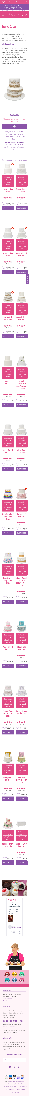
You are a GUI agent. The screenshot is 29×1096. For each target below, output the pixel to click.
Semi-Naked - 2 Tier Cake (8, 318)
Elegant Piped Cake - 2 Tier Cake (8, 713)
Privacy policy (10, 1089)
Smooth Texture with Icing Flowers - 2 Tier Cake (21, 385)
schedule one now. (9, 1027)
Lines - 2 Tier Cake (8, 190)
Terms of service (20, 1089)
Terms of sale (15, 1092)
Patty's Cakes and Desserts (16, 1081)
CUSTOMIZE (8, 208)
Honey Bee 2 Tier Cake (7, 778)
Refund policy (23, 1086)
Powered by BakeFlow (14, 1083)
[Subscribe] (23, 1060)
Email (5, 1001)
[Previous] (4, 917)
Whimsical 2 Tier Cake (21, 648)
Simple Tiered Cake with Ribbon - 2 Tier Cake (21, 582)
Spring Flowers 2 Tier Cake (7, 845)
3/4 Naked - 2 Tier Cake (21, 318)
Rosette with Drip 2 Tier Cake (8, 580)
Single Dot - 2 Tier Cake (8, 451)
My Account (5, 10)
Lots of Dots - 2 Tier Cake (22, 451)
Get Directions (13, 10)
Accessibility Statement (10, 1086)
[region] (14, 888)
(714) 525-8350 (22, 10)
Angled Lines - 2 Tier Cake (21, 190)
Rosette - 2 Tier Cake (21, 515)
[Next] (25, 917)
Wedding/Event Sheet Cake (21, 845)
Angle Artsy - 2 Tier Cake (21, 254)
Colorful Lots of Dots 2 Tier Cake (8, 516)
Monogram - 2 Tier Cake (8, 648)
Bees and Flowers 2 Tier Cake (21, 779)
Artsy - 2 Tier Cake (8, 254)
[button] (3, 15)
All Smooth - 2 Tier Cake (8, 382)
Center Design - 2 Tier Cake (21, 712)
